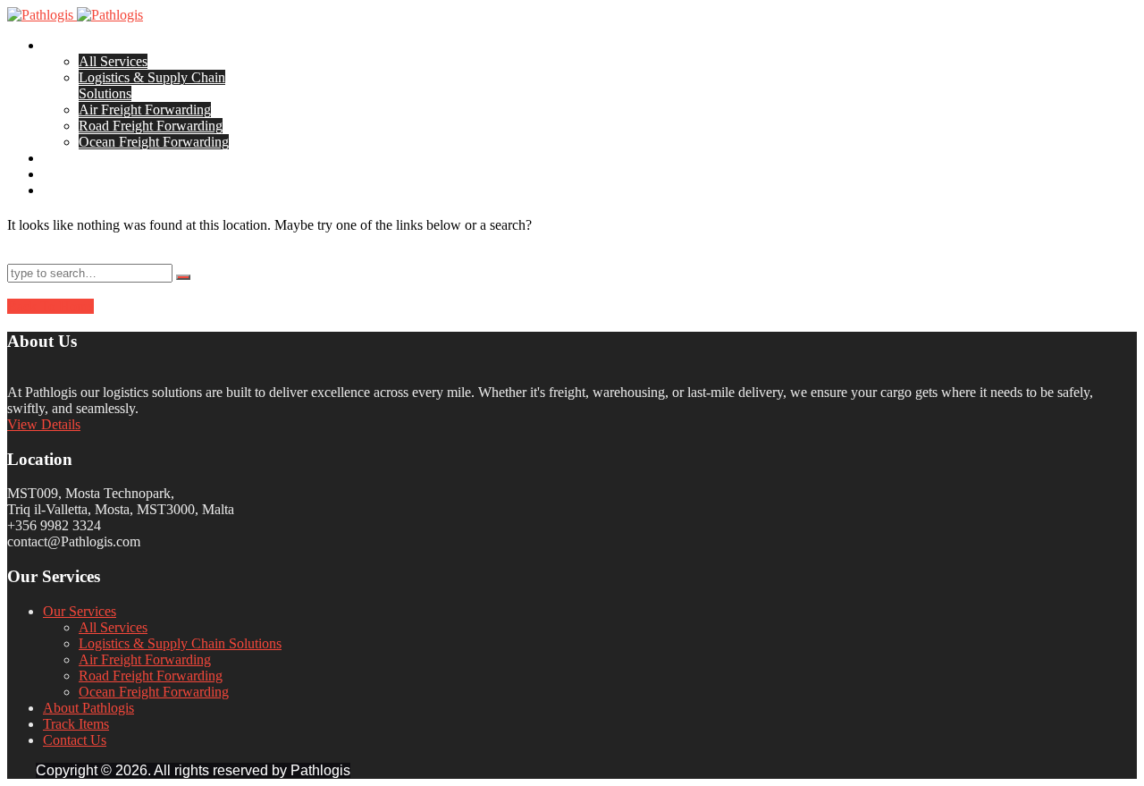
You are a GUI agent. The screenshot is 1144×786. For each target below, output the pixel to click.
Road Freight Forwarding (151, 125)
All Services (113, 61)
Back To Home (50, 306)
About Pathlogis (88, 157)
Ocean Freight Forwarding (154, 141)
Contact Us (74, 190)
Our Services (79, 45)
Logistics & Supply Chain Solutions (180, 643)
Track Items (76, 174)
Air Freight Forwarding (145, 109)
